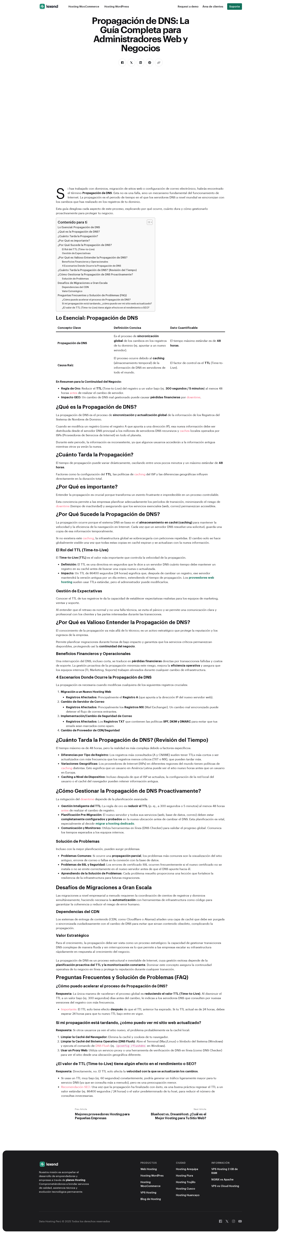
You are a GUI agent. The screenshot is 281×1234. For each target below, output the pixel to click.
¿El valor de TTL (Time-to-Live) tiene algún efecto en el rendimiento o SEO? (105, 307)
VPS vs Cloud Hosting (225, 1185)
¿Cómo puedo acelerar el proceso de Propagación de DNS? (96, 299)
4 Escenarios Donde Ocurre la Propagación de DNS (91, 265)
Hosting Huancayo (188, 1195)
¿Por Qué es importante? (74, 240)
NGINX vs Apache (222, 1179)
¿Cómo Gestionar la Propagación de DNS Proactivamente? (95, 274)
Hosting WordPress (116, 6)
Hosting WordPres (152, 1175)
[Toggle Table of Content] (148, 222)
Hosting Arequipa (187, 1169)
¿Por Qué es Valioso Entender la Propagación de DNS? (92, 257)
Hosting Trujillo (185, 1182)
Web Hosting (148, 1169)
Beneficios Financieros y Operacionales (85, 261)
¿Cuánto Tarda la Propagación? (78, 236)
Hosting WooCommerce (83, 6)
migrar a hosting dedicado (115, 823)
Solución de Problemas (75, 278)
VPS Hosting (148, 1192)
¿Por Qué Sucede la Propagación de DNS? (85, 244)
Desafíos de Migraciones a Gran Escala (82, 282)
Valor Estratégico (72, 291)
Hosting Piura (184, 1175)
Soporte (234, 6)
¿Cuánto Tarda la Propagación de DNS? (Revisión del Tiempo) (97, 270)
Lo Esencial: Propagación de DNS (79, 227)
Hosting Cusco (185, 1188)
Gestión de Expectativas (76, 253)
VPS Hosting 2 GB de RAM (224, 1170)
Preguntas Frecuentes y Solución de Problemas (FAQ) (92, 295)
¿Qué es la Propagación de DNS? (79, 231)
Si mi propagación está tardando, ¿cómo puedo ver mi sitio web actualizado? (107, 303)
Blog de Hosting (150, 1198)
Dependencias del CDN (75, 287)
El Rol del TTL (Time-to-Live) (78, 249)
